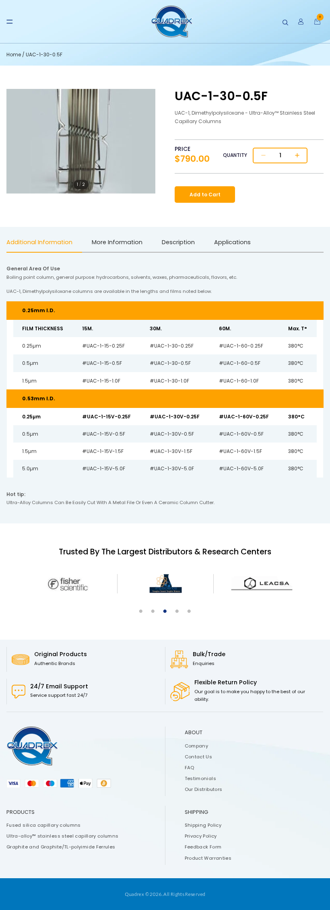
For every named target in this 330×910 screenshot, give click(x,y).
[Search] (285, 22)
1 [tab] (141, 611)
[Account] (301, 22)
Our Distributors (204, 789)
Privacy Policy (201, 836)
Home (14, 54)
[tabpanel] (69, 584)
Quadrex (134, 894)
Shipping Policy (203, 825)
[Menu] (9, 22)
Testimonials (200, 778)
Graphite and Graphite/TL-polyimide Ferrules (60, 847)
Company (196, 745)
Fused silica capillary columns (43, 825)
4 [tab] (177, 611)
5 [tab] (189, 611)
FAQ (189, 767)
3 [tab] (165, 611)
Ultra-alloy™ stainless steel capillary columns (62, 836)
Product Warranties (208, 857)
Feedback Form (203, 847)
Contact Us (198, 756)
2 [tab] (153, 611)
